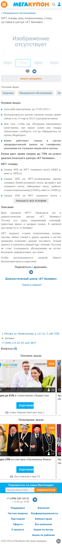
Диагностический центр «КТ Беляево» (31, 279)
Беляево (10, 338)
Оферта (18, 524)
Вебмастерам (43, 518)
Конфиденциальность (43, 513)
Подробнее (26, 405)
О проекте (17, 529)
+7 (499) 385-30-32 (18, 498)
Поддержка (18, 507)
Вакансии (43, 507)
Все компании (43, 524)
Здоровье (8, 93)
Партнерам (18, 518)
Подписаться (46, 490)
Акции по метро (43, 529)
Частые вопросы (18, 513)
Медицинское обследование (19, 13)
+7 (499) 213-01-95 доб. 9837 (19, 342)
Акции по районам (43, 535)
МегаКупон (31, 4)
